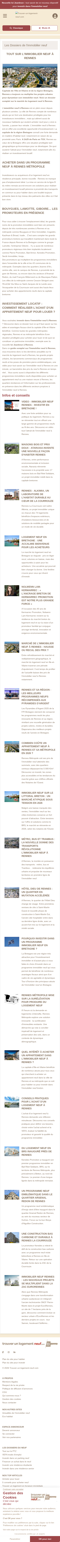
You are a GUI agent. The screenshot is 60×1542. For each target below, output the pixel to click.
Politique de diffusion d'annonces (17, 1388)
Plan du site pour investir (13, 1362)
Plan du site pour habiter (13, 1359)
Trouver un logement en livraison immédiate (22, 1486)
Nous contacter (9, 1402)
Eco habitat (7, 1416)
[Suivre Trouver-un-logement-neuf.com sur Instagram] (8, 1352)
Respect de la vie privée (13, 1385)
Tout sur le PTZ (9, 1451)
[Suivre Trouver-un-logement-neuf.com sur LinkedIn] (14, 1352)
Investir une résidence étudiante (17, 1465)
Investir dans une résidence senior (18, 1468)
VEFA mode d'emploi (11, 1454)
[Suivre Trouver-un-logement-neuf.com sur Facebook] (3, 1352)
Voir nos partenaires (11, 1437)
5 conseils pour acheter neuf (15, 1482)
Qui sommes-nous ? (11, 1395)
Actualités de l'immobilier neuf (16, 1413)
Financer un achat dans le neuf (16, 1461)
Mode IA (46, 28)
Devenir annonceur (11, 1430)
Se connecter (8, 1434)
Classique (18, 28)
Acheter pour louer (11, 1479)
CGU (4, 1392)
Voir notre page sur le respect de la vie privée (21, 1530)
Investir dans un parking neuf (15, 1458)
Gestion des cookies (11, 1399)
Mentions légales (10, 1382)
